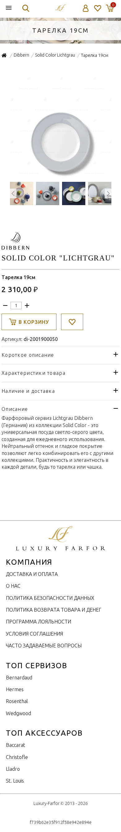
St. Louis (15, 781)
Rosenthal (17, 701)
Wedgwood (18, 713)
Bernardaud (19, 677)
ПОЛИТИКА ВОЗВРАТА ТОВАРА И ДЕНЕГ (53, 610)
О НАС (13, 586)
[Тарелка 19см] (60, 173)
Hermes (15, 689)
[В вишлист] (72, 322)
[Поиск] (25, 8)
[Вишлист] (97, 8)
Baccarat (15, 745)
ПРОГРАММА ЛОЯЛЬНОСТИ (38, 621)
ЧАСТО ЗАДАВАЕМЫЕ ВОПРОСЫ (44, 645)
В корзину (34, 322)
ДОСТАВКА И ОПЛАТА (32, 574)
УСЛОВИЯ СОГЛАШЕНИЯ (34, 634)
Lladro (13, 769)
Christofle (17, 757)
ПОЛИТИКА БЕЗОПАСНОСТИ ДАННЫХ (50, 598)
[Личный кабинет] (86, 8)
